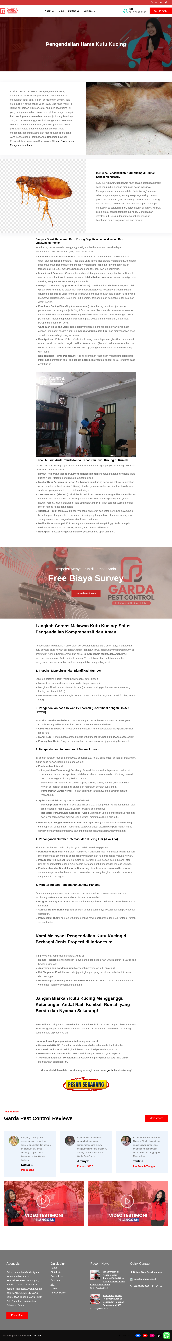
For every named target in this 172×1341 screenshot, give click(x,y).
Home (54, 1268)
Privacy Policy (58, 1292)
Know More (17, 1315)
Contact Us (56, 1276)
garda (110, 1070)
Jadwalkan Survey (86, 593)
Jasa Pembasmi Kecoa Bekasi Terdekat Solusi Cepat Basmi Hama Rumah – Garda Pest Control (107, 1278)
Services (55, 1280)
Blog (53, 1284)
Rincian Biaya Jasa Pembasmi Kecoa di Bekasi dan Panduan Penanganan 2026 (113, 1300)
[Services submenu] (95, 11)
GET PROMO (160, 11)
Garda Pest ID (33, 1335)
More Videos (156, 1118)
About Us (55, 1272)
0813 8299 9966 (137, 12)
